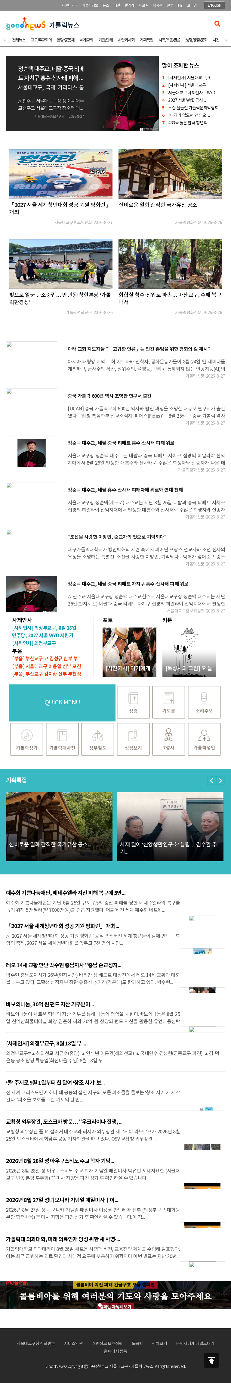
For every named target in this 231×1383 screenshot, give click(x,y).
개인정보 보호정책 (107, 1343)
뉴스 (106, 6)
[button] (211, 780)
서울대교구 (70, 6)
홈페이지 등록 (115, 1351)
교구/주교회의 (41, 40)
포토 (107, 620)
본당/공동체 (65, 40)
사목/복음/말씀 (169, 40)
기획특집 (146, 40)
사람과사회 (126, 40)
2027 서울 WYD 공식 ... (184, 100)
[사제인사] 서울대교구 (184, 85)
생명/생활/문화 (196, 40)
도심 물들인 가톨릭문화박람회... (191, 108)
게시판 (157, 6)
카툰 (167, 620)
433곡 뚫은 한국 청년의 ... (186, 123)
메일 (117, 6)
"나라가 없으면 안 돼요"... (186, 115)
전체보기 (159, 1343)
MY (180, 6)
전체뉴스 (18, 40)
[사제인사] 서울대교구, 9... (187, 77)
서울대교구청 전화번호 (36, 1343)
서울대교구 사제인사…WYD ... (190, 92)
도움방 (137, 1343)
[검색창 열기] (217, 23)
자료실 (143, 6)
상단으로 (211, 1360)
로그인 (192, 6)
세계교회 (86, 40)
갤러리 (129, 6)
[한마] (115, 1295)
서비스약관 (73, 1343)
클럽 (170, 6)
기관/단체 (105, 40)
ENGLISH (214, 6)
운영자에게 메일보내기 (195, 1343)
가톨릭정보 (90, 6)
